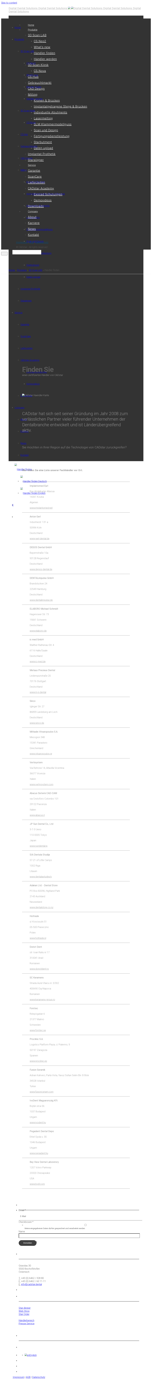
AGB (31, 242)
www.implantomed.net (41, 507)
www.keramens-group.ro (42, 999)
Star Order (24, 1314)
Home (12, 270)
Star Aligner (25, 1308)
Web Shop (24, 1311)
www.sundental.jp (39, 846)
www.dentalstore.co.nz (41, 907)
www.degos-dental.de (41, 569)
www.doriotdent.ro (39, 968)
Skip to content (9, 2)
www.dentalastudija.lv (41, 876)
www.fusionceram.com (41, 1091)
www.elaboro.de (38, 630)
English (41, 493)
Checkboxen (26, 1222)
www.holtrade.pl (38, 938)
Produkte (22, 270)
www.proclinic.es (38, 1061)
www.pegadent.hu (39, 1153)
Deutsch (42, 481)
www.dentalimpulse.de (41, 600)
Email (22, 1210)
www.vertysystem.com (41, 784)
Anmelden (27, 1243)
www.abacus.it (37, 815)
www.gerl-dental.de (39, 538)
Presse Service (26, 1323)
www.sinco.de (37, 723)
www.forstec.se (38, 1030)
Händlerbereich (26, 1320)
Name (22, 1231)
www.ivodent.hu (38, 1122)
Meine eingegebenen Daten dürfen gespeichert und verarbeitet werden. (55, 1228)
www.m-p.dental (38, 692)
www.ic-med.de (38, 661)
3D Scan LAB (35, 270)
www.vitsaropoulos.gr (41, 753)
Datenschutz (41, 242)
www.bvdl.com (37, 1184)
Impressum (22, 242)
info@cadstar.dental (31, 1284)
